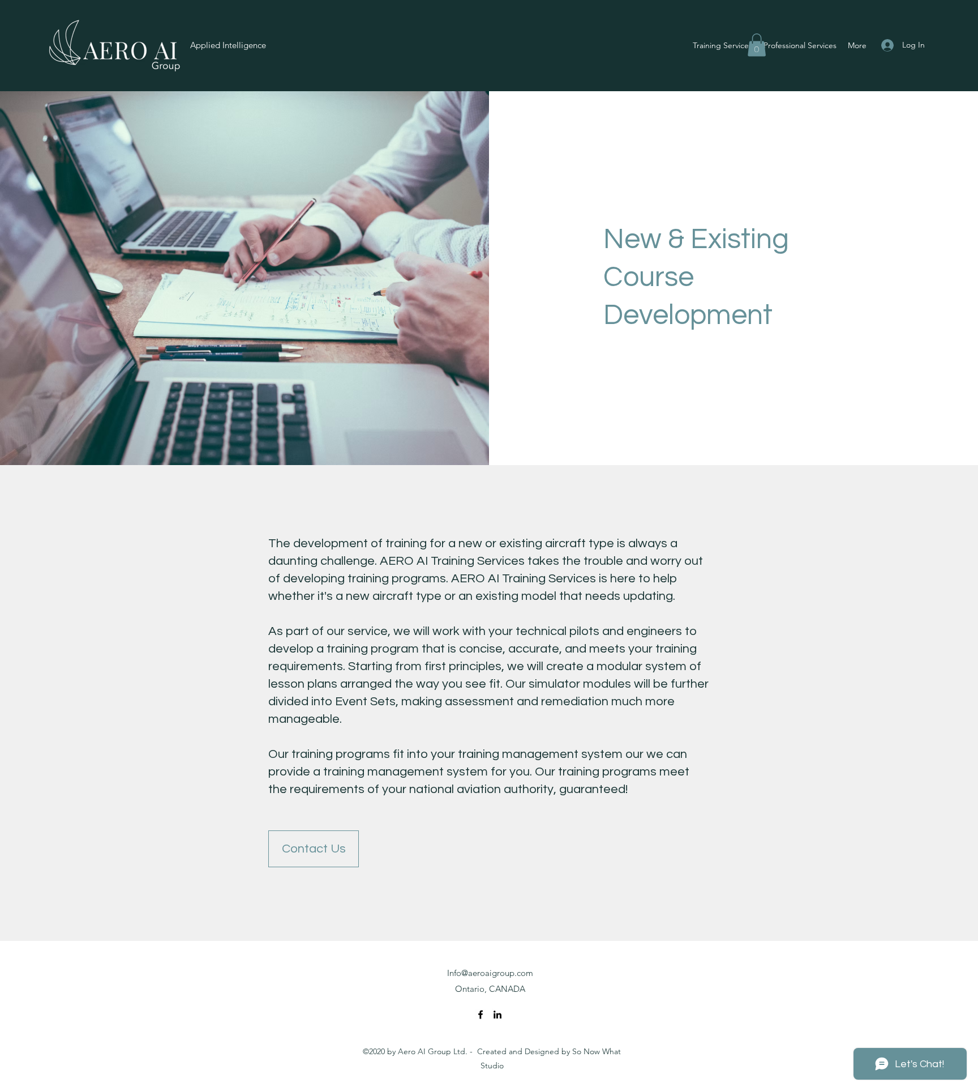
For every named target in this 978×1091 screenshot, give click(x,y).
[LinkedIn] (497, 1014)
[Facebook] (480, 1014)
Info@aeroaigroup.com (490, 973)
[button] (756, 45)
